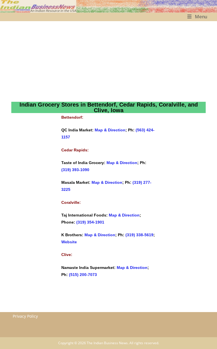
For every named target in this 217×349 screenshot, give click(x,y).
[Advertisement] (98, 61)
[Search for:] (213, 16)
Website (69, 242)
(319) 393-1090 (75, 169)
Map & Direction (110, 130)
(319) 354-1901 (90, 222)
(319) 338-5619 (139, 235)
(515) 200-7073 (83, 274)
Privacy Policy (25, 316)
